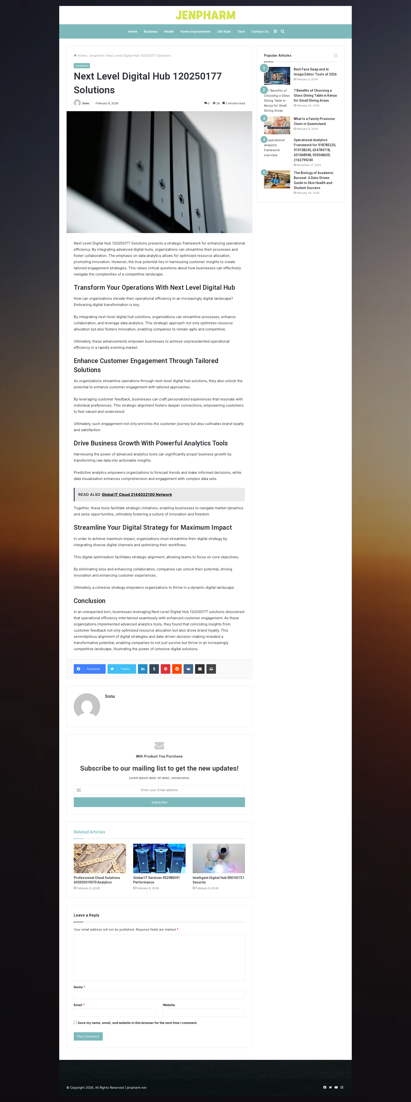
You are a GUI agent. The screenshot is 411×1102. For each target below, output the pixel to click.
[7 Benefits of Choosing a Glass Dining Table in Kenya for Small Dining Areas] (277, 100)
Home (132, 31)
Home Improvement (195, 31)
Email (79, 1005)
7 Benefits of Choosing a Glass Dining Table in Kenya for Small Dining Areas (315, 95)
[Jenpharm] (205, 15)
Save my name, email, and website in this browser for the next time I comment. (137, 1023)
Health (169, 31)
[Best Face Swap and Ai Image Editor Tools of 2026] (277, 76)
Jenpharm (96, 55)
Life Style (224, 31)
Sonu (85, 103)
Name (79, 987)
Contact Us (260, 31)
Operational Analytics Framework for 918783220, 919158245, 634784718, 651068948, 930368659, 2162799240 (315, 150)
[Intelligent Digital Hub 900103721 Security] (219, 858)
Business (150, 31)
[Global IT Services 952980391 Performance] (159, 858)
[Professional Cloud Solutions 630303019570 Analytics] (100, 858)
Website (169, 1005)
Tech (241, 31)
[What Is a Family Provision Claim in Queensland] (277, 125)
